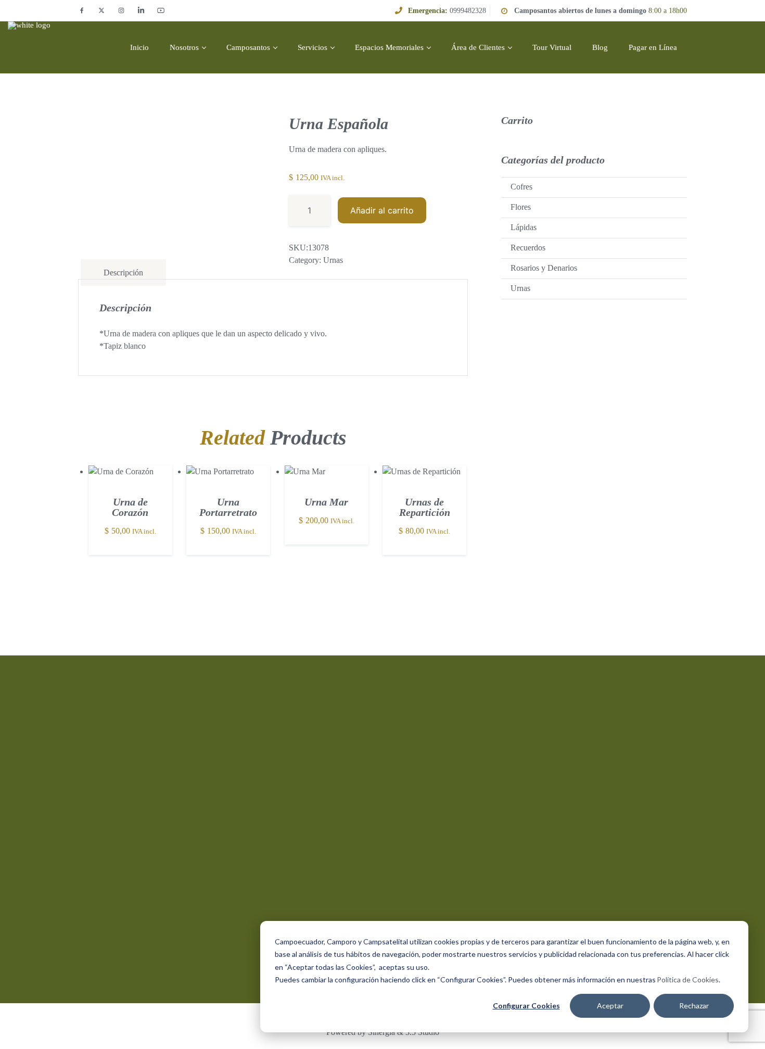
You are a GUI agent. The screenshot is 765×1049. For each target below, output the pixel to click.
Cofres (521, 186)
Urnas (333, 260)
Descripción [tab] (123, 272)
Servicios (312, 47)
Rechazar (694, 1005)
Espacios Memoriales (389, 47)
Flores (521, 207)
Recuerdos (528, 247)
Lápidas (524, 227)
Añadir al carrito (382, 210)
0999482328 (468, 11)
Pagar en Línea (653, 47)
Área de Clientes (478, 47)
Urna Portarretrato (228, 507)
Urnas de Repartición (424, 507)
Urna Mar (326, 502)
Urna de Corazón (130, 507)
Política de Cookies (688, 979)
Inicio (139, 47)
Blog (600, 47)
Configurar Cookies (526, 1005)
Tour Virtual (551, 47)
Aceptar (610, 1005)
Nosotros (184, 47)
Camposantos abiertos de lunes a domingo (580, 11)
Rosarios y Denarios (544, 267)
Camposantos (248, 47)
